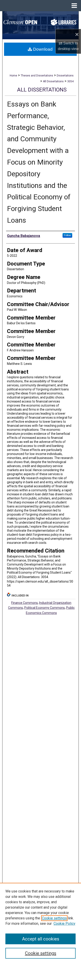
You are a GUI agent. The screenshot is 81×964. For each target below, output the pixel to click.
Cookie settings (54, 918)
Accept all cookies (40, 939)
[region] (40, 923)
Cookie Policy (64, 923)
